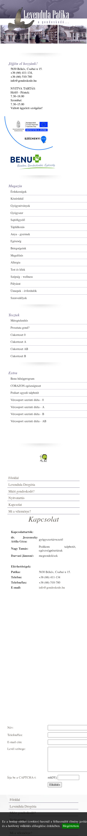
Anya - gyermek (20, 234)
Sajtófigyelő (18, 220)
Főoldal (13, 477)
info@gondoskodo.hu (52, 587)
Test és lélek (18, 269)
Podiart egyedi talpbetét (25, 393)
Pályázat (15, 284)
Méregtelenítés (19, 320)
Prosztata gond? (20, 328)
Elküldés (54, 785)
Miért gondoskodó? (21, 491)
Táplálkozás (17, 227)
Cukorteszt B (18, 356)
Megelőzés (17, 255)
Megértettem (71, 826)
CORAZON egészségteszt (26, 386)
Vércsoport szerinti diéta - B (27, 414)
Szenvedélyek (19, 298)
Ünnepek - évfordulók (24, 291)
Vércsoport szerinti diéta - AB (28, 421)
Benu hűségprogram (22, 379)
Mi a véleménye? (19, 511)
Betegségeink (18, 248)
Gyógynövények (20, 206)
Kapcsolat (15, 504)
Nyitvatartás (16, 497)
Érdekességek (19, 192)
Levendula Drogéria (21, 484)
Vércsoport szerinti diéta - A (27, 407)
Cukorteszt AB (19, 349)
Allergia (15, 262)
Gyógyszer (17, 213)
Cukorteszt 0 (18, 335)
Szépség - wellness (22, 277)
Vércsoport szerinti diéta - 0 (27, 400)
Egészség (16, 241)
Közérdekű (17, 198)
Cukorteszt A (18, 342)
